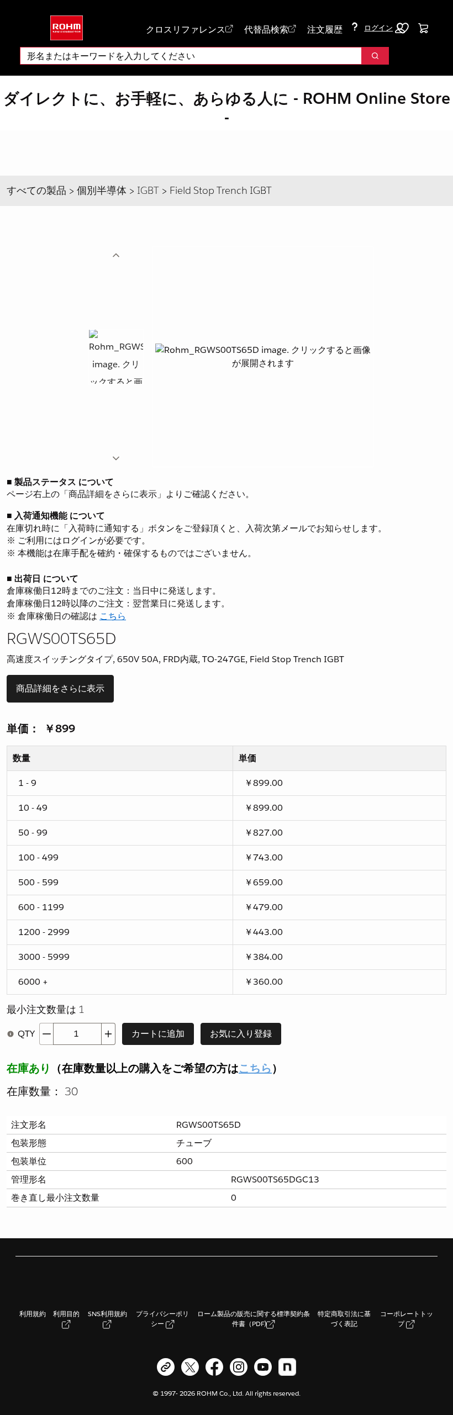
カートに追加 (158, 1033)
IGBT (148, 190)
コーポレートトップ (406, 1318)
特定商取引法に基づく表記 (344, 1318)
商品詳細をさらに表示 (60, 688)
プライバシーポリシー (162, 1318)
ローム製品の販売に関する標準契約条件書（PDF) (253, 1318)
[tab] (116, 356)
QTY (26, 1033)
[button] (384, 28)
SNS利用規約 (107, 1313)
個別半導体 (102, 190)
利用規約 (32, 1313)
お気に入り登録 (241, 1033)
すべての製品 (36, 190)
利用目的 (66, 1313)
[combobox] (186, 55)
